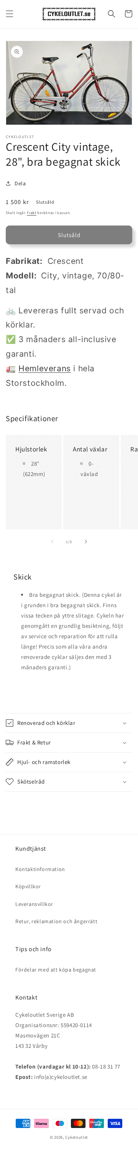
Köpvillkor (28, 886)
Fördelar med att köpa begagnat (55, 969)
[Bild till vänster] (52, 541)
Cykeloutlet (76, 1137)
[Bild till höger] (85, 541)
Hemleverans (44, 368)
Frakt (31, 212)
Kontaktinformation (40, 869)
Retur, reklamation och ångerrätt (56, 921)
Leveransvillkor (34, 904)
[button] (9, 13)
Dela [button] (20, 183)
